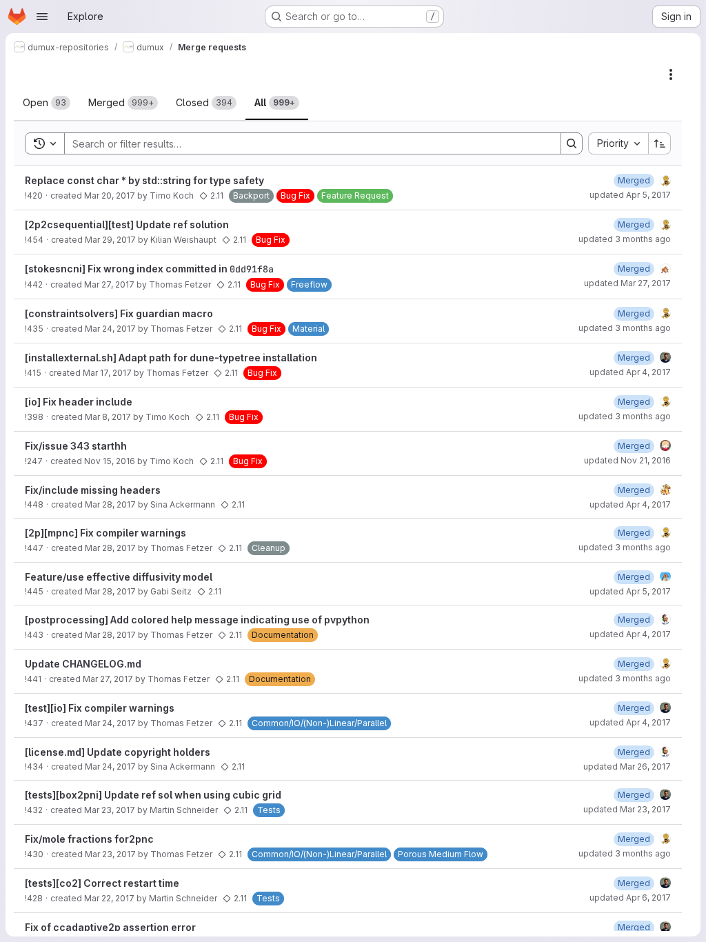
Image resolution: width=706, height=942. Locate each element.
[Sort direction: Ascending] (660, 143)
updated (630, 195)
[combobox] (618, 143)
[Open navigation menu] (42, 17)
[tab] (46, 103)
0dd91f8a (252, 269)
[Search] (572, 143)
